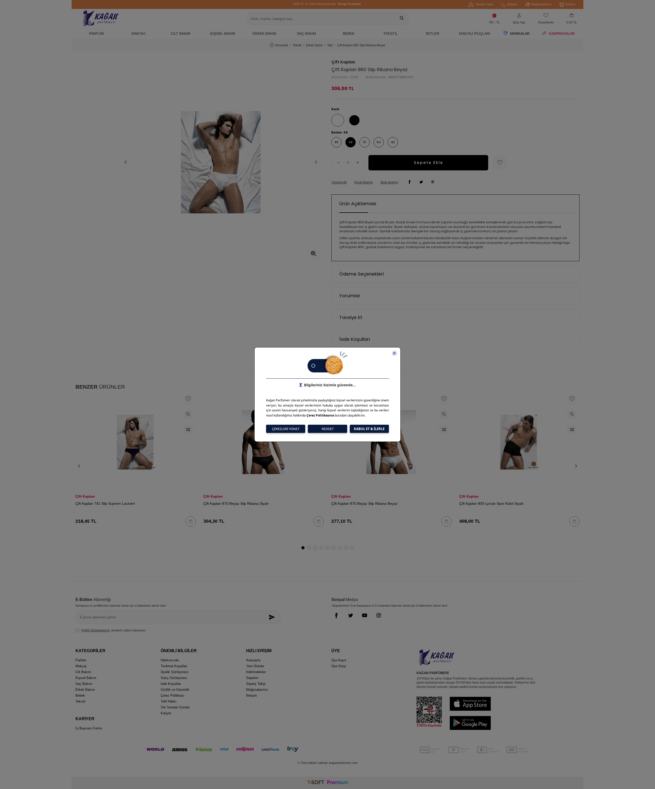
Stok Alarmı (389, 182)
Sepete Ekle (428, 162)
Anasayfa (281, 45)
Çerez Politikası (172, 695)
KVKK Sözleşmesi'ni (95, 630)
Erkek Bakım (264, 33)
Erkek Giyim (314, 45)
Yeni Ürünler (255, 666)
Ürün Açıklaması (357, 203)
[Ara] (401, 19)
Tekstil (390, 33)
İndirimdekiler (256, 672)
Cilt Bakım (180, 33)
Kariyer (571, 4)
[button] (125, 162)
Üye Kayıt (338, 660)
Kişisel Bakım (222, 33)
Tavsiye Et (339, 182)
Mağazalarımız (541, 4)
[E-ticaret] (327, 783)
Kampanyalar (562, 33)
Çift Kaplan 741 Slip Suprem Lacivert (105, 503)
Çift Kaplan (343, 62)
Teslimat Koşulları (174, 666)
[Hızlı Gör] (188, 414)
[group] (221, 162)
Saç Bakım (306, 33)
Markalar (520, 33)
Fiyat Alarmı (363, 182)
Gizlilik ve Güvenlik (175, 690)
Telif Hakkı (169, 701)
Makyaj (138, 33)
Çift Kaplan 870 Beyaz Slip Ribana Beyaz (364, 503)
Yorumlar (349, 295)
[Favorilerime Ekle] (188, 399)
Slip (330, 45)
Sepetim (252, 678)
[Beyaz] (337, 120)
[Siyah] (354, 120)
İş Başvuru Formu (88, 728)
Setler (432, 33)
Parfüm (96, 33)
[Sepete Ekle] (190, 521)
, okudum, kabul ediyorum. (113, 630)
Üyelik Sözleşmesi (174, 672)
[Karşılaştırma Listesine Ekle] (188, 430)
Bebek (348, 33)
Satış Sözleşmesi (174, 678)
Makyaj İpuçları (474, 33)
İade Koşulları (354, 339)
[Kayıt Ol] (273, 617)
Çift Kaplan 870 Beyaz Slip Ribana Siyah (236, 503)
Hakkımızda (170, 660)
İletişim (512, 4)
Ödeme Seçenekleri (361, 274)
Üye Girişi (338, 666)
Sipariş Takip (484, 4)
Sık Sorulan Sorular (175, 707)
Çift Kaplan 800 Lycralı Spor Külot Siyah (491, 503)
